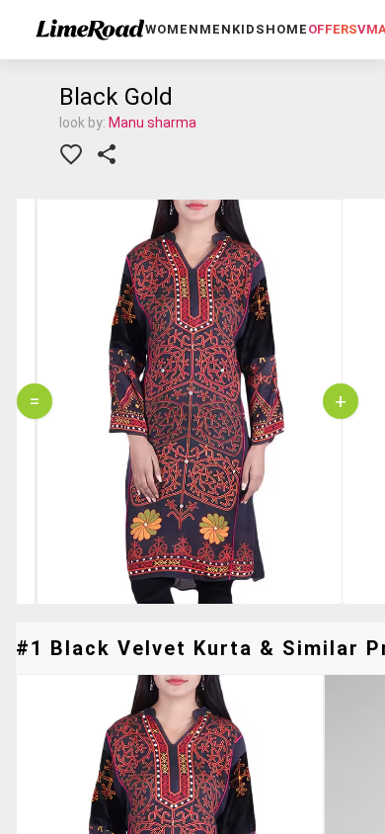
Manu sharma (152, 122)
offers (332, 29)
